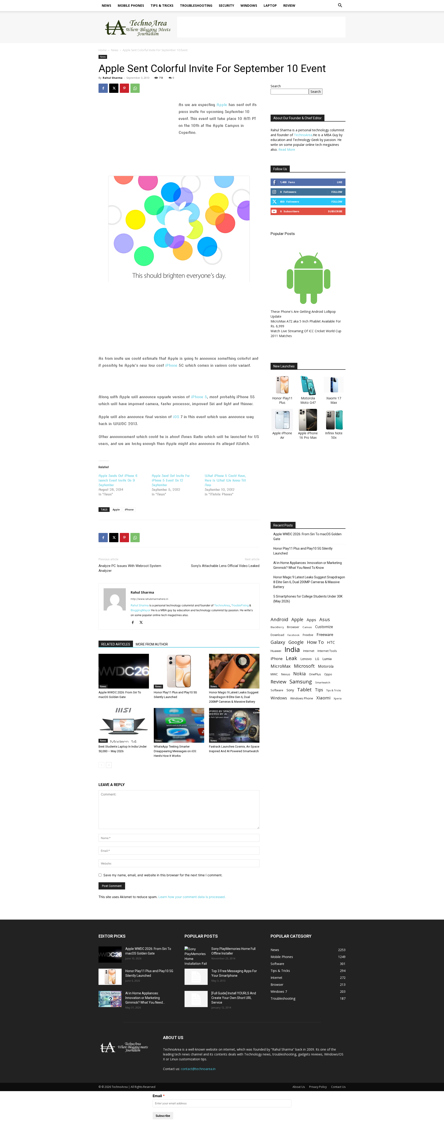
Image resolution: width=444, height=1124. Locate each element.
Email (157, 1096)
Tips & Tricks (162, 5)
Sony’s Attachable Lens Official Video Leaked (225, 566)
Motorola (325, 666)
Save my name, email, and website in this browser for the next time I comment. (162, 875)
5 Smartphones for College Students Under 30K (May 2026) (307, 599)
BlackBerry (277, 627)
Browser (293, 627)
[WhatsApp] (135, 88)
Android (279, 619)
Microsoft (304, 666)
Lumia (327, 658)
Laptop (270, 5)
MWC (274, 674)
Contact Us (338, 1087)
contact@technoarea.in (198, 1069)
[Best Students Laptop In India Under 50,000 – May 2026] (124, 725)
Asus (324, 619)
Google (296, 642)
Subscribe (335, 211)
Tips (319, 689)
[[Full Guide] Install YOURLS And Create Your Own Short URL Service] (196, 999)
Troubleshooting (196, 5)
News (106, 5)
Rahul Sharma (113, 77)
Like (339, 182)
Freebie (308, 635)
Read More (286, 149)
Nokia (299, 673)
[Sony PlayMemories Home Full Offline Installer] (196, 956)
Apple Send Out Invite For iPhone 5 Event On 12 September (171, 480)
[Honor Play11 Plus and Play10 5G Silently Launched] (179, 671)
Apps (311, 619)
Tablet (304, 689)
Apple (221, 105)
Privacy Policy (318, 1087)
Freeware (325, 634)
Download (277, 635)
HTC (331, 642)
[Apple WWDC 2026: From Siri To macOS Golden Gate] (124, 671)
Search (276, 86)
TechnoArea (222, 605)
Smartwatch (322, 682)
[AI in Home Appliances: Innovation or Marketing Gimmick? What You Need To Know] (110, 999)
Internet (308, 651)
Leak (291, 658)
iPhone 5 (199, 397)
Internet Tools (327, 651)
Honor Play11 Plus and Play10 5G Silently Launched (303, 551)
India (292, 649)
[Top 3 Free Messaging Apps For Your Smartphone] (196, 977)
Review (289, 5)
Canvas (307, 627)
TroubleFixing (240, 605)
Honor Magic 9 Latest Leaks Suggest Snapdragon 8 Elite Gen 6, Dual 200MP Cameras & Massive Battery (234, 697)
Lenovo (306, 659)
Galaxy (278, 642)
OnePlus (315, 674)
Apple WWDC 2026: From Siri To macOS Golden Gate (307, 536)
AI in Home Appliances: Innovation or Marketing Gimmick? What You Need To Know (307, 565)
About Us (299, 1087)
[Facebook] (103, 88)
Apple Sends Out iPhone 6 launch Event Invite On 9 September (118, 480)
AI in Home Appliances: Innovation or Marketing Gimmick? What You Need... (145, 997)
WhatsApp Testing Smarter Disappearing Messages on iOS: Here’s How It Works (175, 751)
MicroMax (281, 666)
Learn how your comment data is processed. (192, 897)
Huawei (276, 651)
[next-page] (109, 765)
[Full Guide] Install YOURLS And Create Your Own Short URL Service (233, 997)
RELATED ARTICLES (115, 644)
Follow (336, 192)
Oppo (328, 674)
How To (315, 642)
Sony (290, 690)
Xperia (338, 698)
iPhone (171, 365)
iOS (176, 417)
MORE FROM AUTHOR (152, 644)
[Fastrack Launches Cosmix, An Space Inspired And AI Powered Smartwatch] (234, 725)
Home (103, 50)
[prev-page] (101, 765)
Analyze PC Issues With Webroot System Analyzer (130, 568)
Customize (324, 626)
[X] (113, 88)
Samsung (301, 681)
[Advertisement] (261, 27)
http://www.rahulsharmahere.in (149, 599)
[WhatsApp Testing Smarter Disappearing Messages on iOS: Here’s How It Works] (179, 725)
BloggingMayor (140, 610)
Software (277, 690)
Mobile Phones (131, 5)
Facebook (293, 635)
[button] (339, 6)
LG (317, 659)
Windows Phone (301, 698)
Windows (248, 5)
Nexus (285, 674)
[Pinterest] (124, 88)
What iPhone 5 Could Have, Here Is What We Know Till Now (225, 480)
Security (226, 5)
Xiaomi (323, 697)
